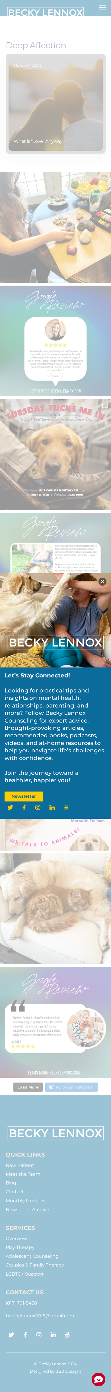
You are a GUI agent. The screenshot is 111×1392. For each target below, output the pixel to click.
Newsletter (23, 796)
